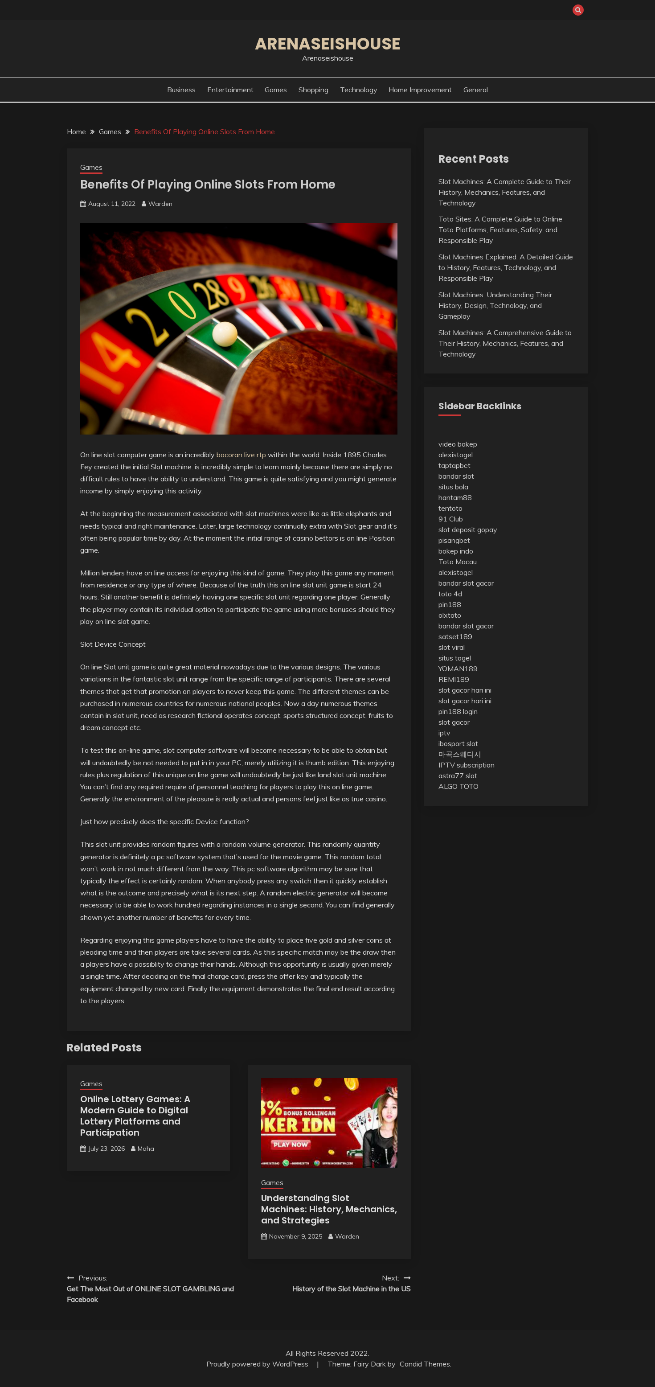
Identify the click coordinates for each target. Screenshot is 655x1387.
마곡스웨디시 (459, 754)
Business (181, 89)
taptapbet (454, 465)
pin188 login (458, 711)
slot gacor (454, 722)
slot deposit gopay (467, 529)
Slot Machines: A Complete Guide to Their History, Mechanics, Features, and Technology (504, 192)
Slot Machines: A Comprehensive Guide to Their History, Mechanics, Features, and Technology (505, 343)
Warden (160, 204)
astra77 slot (457, 775)
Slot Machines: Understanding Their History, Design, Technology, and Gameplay (495, 305)
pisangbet (454, 540)
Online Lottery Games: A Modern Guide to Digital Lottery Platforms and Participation (135, 1116)
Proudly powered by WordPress (258, 1363)
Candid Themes (425, 1363)
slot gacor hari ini (464, 689)
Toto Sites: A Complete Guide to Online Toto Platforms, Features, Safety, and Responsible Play (500, 229)
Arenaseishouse (328, 43)
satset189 (455, 636)
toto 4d (450, 593)
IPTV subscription (466, 764)
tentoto (450, 508)
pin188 (449, 604)
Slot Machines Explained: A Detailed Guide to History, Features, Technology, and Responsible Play (505, 267)
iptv (444, 732)
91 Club (450, 518)
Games (276, 89)
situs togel (454, 657)
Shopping (313, 89)
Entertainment (230, 89)
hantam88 (455, 497)
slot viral (451, 647)
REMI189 (453, 679)
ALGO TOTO (458, 786)
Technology (358, 89)
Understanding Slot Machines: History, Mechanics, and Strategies (329, 1209)
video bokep (457, 443)
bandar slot (456, 476)
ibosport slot (458, 743)
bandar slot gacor (466, 583)
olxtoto (449, 615)
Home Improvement (420, 89)
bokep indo (455, 550)
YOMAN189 (458, 668)
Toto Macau (457, 561)
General (475, 89)
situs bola (453, 486)
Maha (146, 1149)
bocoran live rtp (241, 454)
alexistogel (455, 454)
